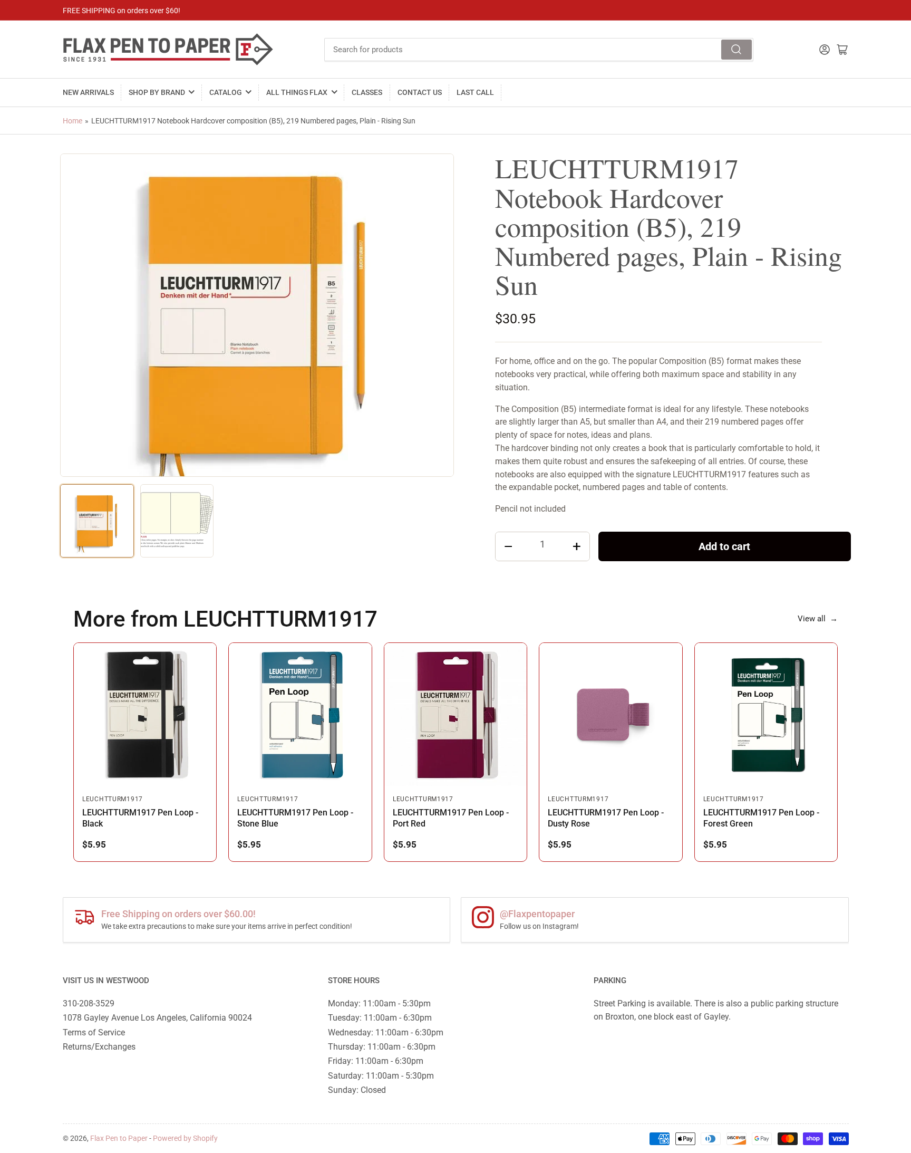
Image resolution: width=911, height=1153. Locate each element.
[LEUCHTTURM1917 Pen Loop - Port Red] (455, 714)
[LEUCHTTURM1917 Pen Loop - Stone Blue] (300, 714)
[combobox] (538, 49)
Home (72, 121)
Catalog (225, 92)
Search (736, 49)
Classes (367, 92)
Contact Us (420, 92)
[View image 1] (97, 521)
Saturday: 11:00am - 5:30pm (381, 1076)
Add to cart (724, 546)
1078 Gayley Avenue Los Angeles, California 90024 (157, 1018)
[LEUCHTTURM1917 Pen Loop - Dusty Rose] (610, 714)
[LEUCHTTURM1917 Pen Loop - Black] (145, 714)
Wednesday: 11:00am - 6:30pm (385, 1032)
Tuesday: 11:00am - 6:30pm (380, 1018)
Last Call (475, 92)
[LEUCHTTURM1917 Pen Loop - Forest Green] (766, 714)
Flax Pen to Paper (119, 1138)
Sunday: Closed (357, 1090)
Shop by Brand (157, 92)
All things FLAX (296, 92)
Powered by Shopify (185, 1138)
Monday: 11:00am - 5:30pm (379, 1003)
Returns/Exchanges (99, 1047)
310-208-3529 (88, 1003)
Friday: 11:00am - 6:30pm (375, 1061)
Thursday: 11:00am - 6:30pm (381, 1047)
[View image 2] (177, 521)
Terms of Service (94, 1032)
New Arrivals (88, 92)
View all (818, 618)
